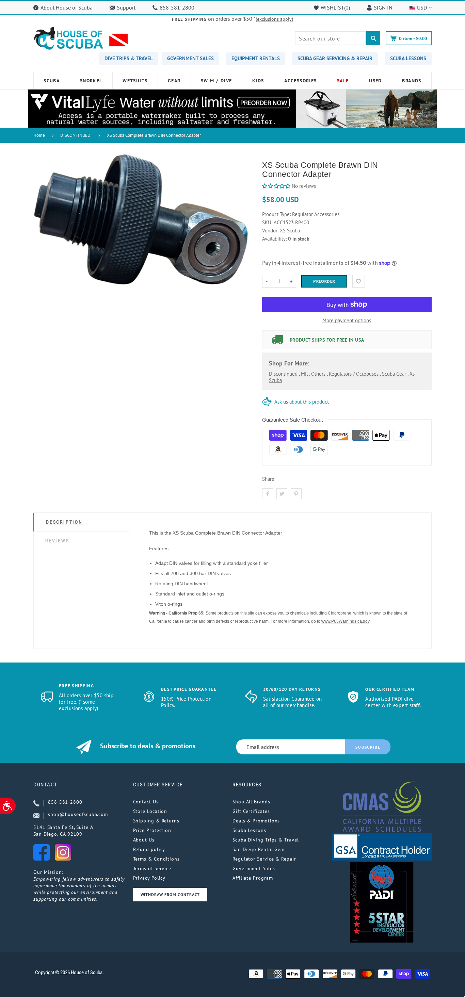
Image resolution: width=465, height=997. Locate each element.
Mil (305, 374)
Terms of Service (152, 868)
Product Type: (276, 214)
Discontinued (284, 374)
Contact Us (146, 802)
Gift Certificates (251, 811)
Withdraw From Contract (170, 894)
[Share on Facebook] (267, 493)
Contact (45, 785)
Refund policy (149, 849)
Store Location (150, 811)
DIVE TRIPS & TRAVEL (129, 58)
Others (319, 374)
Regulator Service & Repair (264, 859)
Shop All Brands (251, 802)
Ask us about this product (301, 401)
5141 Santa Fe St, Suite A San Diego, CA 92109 (63, 830)
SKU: (268, 222)
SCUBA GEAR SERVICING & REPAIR (335, 58)
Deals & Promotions (256, 821)
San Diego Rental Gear (259, 849)
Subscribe (367, 747)
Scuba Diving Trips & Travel (266, 840)
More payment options (346, 320)
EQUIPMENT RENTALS (255, 58)
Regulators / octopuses (354, 374)
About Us (144, 840)
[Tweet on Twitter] (281, 493)
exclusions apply (274, 19)
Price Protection (152, 830)
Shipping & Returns (156, 821)
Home (39, 135)
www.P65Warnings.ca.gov (345, 621)
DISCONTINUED (75, 135)
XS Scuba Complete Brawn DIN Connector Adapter (154, 135)
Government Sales (254, 868)
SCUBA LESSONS (408, 58)
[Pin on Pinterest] (296, 493)
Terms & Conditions (156, 859)
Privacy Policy (149, 878)
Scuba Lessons (249, 830)
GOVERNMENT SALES (190, 58)
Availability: (275, 238)
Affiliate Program (253, 878)
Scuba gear (394, 374)
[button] (277, 186)
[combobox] (330, 38)
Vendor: (270, 230)
